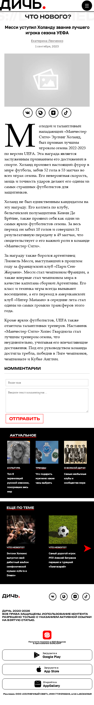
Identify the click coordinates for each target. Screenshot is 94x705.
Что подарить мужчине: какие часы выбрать (45, 478)
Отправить (24, 418)
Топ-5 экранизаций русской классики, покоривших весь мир (18, 482)
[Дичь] (22, 9)
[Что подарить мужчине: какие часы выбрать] (47, 453)
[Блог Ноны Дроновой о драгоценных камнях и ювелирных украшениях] (40, 113)
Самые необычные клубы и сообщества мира (75, 478)
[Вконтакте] (28, 113)
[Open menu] (87, 5)
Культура (13, 468)
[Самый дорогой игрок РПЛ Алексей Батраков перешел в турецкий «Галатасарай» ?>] (63, 529)
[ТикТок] (66, 113)
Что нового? (48, 16)
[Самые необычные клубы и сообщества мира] (75, 453)
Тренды (41, 468)
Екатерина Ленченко (47, 41)
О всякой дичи (74, 468)
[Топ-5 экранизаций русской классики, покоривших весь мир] (18, 453)
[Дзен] (53, 113)
